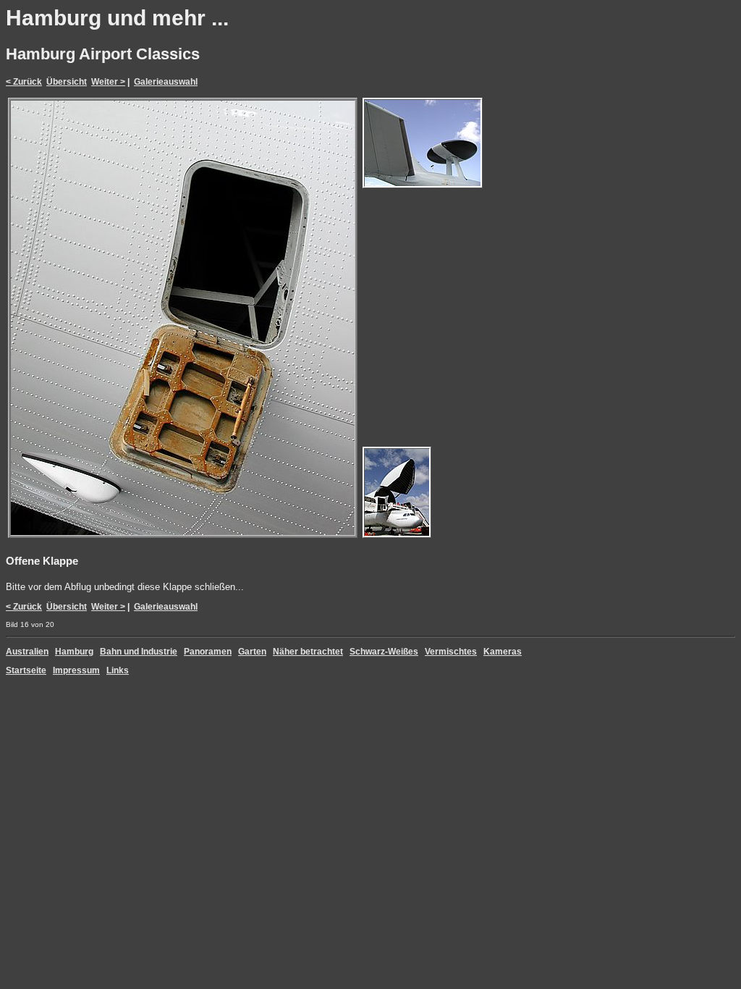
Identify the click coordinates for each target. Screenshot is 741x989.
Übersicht (66, 82)
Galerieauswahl (166, 82)
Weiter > (108, 82)
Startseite (26, 670)
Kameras (502, 652)
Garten (252, 652)
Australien (27, 652)
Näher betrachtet (308, 652)
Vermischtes (451, 652)
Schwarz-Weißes (384, 652)
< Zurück (24, 82)
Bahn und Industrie (138, 652)
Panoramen (208, 652)
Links (117, 670)
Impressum (76, 670)
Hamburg (74, 652)
